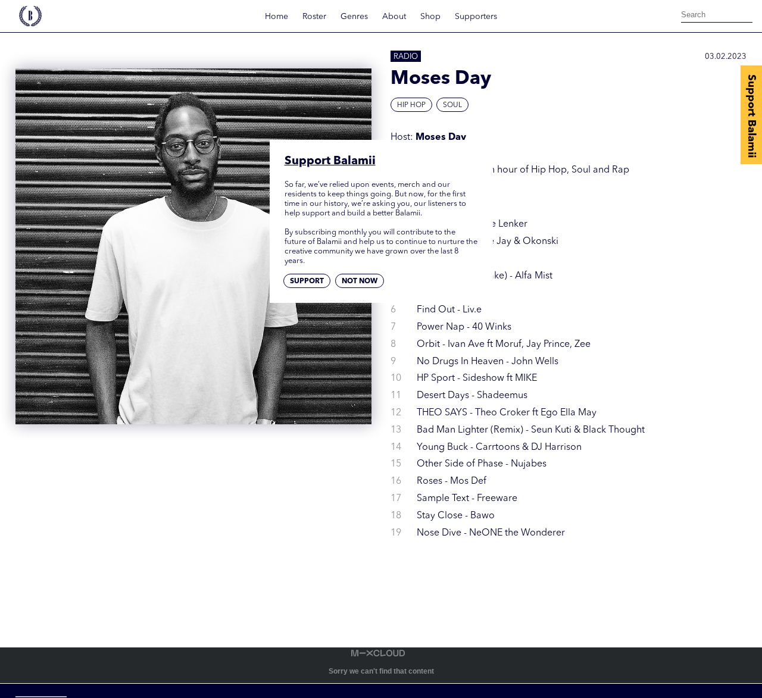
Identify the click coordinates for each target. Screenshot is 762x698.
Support (307, 281)
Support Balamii (751, 116)
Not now (359, 281)
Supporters (476, 16)
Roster (314, 16)
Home (276, 16)
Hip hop (411, 105)
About (394, 16)
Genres (354, 16)
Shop (430, 16)
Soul (452, 105)
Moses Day (441, 137)
